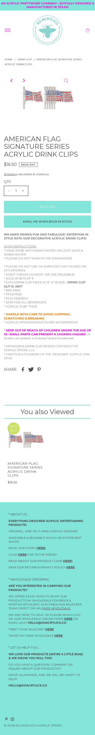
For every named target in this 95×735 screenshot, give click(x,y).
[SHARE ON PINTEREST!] (39, 369)
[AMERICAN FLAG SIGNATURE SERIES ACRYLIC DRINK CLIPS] (26, 440)
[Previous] (11, 80)
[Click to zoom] (66, 80)
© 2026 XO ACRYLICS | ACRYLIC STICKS (32, 725)
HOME (9, 59)
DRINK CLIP (24, 59)
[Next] (23, 80)
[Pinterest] (6, 720)
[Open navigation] (7, 30)
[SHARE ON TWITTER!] (31, 369)
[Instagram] (12, 720)
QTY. (7, 182)
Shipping (10, 174)
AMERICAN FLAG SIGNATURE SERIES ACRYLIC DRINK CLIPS (25, 469)
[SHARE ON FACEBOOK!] (23, 369)
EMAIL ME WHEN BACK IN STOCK (47, 221)
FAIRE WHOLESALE (56, 608)
